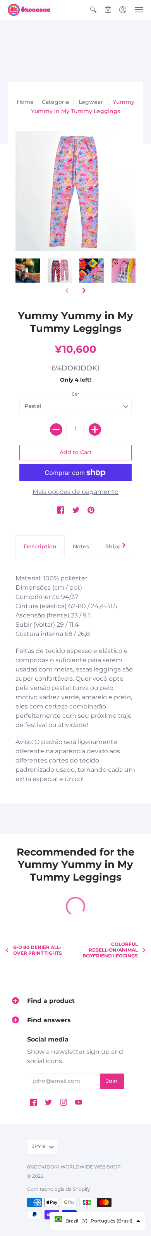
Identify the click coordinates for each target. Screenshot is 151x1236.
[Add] (95, 429)
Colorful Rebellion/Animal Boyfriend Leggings (110, 950)
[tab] (40, 546)
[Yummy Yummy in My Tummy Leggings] (27, 271)
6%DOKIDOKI (75, 368)
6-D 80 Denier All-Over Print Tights (37, 950)
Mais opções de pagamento (75, 491)
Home (25, 101)
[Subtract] (56, 429)
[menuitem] (93, 10)
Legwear (91, 101)
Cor (75, 394)
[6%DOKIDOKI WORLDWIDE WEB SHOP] (29, 10)
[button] (93, 10)
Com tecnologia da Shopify (58, 1189)
